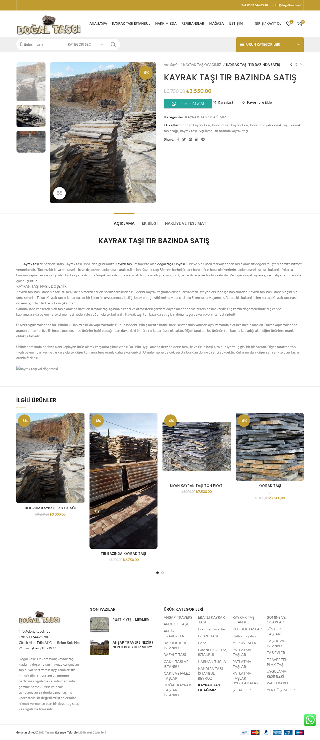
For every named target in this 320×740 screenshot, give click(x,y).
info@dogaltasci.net (34, 631)
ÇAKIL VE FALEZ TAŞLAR (177, 675)
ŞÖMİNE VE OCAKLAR (276, 619)
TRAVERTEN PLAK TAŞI (277, 662)
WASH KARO (277, 683)
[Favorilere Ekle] (80, 420)
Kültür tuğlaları (244, 636)
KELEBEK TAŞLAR (247, 629)
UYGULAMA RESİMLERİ (276, 673)
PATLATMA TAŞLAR (241, 652)
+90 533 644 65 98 (33, 637)
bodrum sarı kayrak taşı (230, 125)
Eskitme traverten (212, 629)
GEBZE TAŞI (208, 636)
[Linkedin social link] (197, 139)
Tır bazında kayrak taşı (123, 553)
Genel (203, 643)
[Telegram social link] (203, 139)
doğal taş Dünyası (170, 264)
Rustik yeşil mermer (130, 619)
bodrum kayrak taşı (195, 125)
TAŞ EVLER (276, 652)
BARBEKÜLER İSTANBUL (175, 645)
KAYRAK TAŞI (269, 485)
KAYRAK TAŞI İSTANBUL (244, 619)
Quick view (80, 432)
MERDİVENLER (244, 643)
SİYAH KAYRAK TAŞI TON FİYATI (197, 485)
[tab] (124, 220)
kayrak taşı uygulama (196, 131)
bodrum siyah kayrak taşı (269, 125)
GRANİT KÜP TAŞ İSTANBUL (212, 652)
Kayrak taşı (27, 264)
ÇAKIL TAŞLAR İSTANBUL (176, 664)
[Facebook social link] (178, 139)
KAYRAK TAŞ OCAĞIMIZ (202, 65)
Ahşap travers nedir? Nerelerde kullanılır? (133, 645)
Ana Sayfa (171, 65)
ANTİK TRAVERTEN (174, 633)
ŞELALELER (241, 690)
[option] (31, 81)
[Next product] (301, 64)
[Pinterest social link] (190, 139)
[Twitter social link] (184, 139)
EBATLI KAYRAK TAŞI (211, 619)
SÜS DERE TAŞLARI (275, 631)
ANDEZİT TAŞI (176, 624)
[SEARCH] (113, 44)
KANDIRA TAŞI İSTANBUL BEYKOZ (210, 673)
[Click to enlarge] (59, 193)
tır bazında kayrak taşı (231, 131)
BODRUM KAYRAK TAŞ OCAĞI (50, 508)
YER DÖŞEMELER (281, 690)
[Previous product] (291, 64)
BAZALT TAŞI (175, 654)
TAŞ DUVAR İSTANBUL (276, 643)
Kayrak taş (123, 264)
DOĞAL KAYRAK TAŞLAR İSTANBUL (177, 690)
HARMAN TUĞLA (212, 661)
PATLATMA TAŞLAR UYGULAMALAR (245, 678)
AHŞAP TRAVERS (178, 617)
